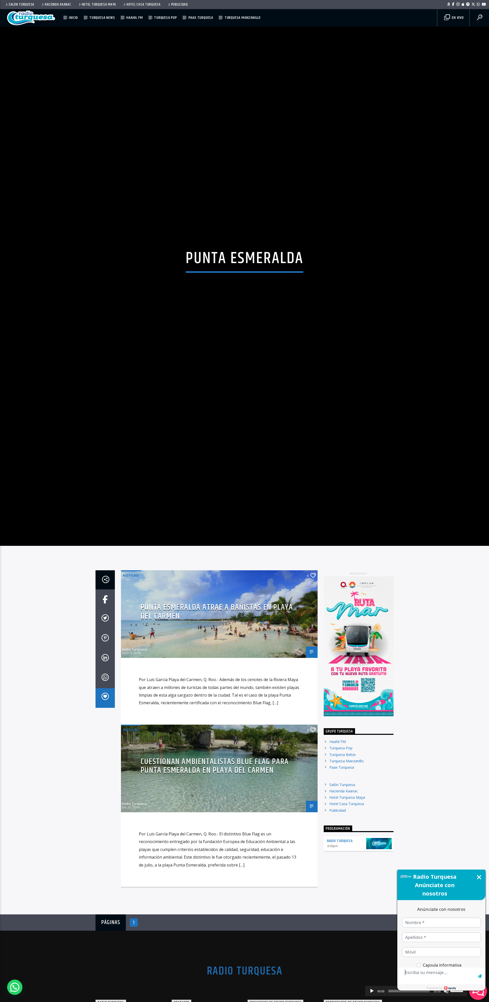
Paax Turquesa (200, 18)
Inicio (73, 18)
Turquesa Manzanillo (243, 18)
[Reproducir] (371, 991)
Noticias (131, 604)
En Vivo (457, 18)
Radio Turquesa (134, 678)
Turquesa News (102, 18)
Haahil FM (134, 18)
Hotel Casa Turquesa (144, 4)
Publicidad (179, 4)
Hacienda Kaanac (58, 4)
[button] (14, 987)
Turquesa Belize (342, 783)
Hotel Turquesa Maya (99, 4)
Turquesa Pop (165, 18)
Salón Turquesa (21, 4)
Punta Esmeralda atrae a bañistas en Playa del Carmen (217, 641)
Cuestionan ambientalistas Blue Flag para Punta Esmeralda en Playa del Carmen (215, 795)
